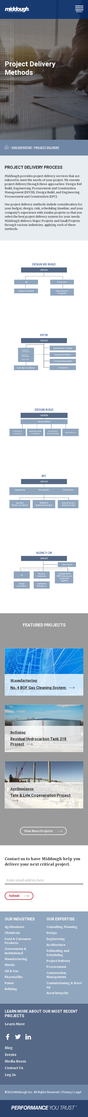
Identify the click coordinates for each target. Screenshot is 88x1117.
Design (51, 933)
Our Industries (20, 919)
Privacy (67, 1092)
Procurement (56, 967)
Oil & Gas (12, 971)
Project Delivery (46, 148)
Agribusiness (14, 927)
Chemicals (12, 933)
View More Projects (38, 831)
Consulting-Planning (61, 927)
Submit (14, 895)
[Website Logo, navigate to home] (17, 9)
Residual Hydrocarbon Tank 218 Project (38, 739)
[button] (79, 11)
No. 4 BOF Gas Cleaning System (38, 685)
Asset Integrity (57, 993)
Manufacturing (16, 959)
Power (9, 983)
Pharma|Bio (14, 977)
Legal (77, 1092)
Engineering (55, 939)
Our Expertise (21, 148)
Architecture (55, 945)
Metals (10, 965)
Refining (11, 989)
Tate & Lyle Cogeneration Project (40, 792)
